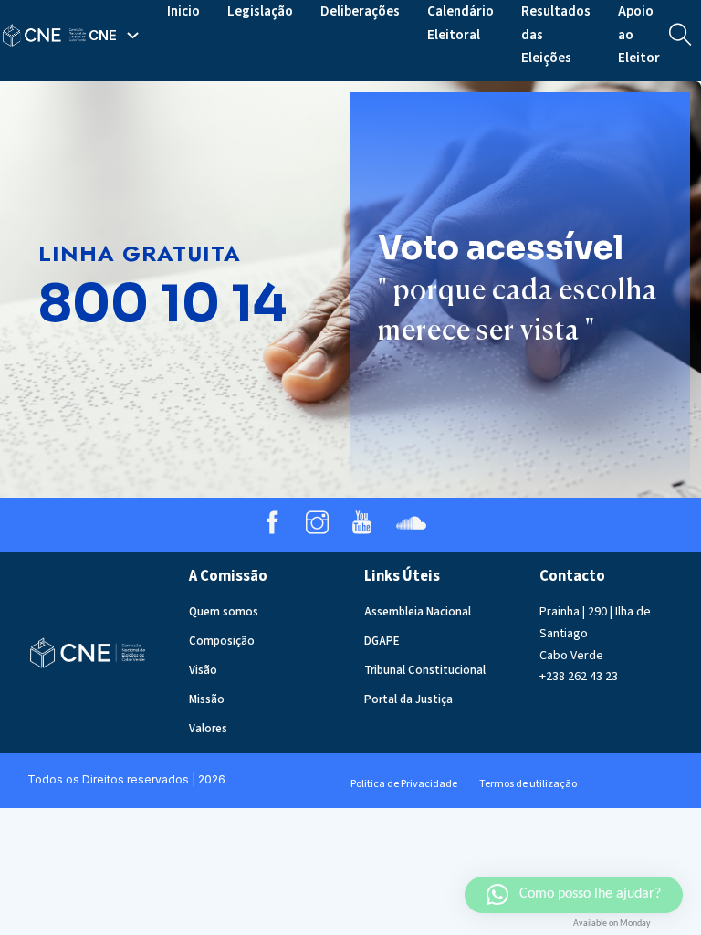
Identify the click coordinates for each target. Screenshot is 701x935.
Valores (208, 728)
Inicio (183, 11)
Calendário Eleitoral (460, 23)
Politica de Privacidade (403, 784)
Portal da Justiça (408, 699)
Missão (207, 699)
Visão (203, 670)
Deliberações (360, 11)
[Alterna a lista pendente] (133, 35)
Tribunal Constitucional (425, 670)
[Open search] (680, 35)
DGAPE (382, 641)
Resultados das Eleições (556, 35)
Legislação (260, 11)
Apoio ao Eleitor (639, 35)
